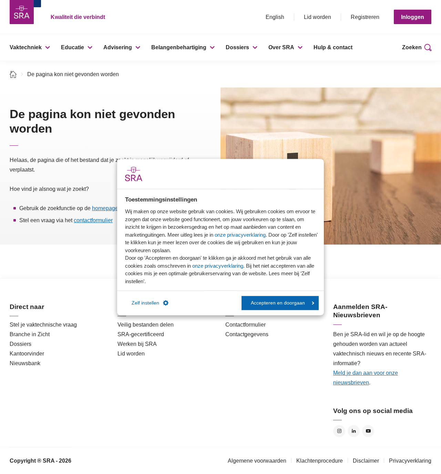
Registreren (365, 17)
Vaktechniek (26, 47)
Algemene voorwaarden (257, 461)
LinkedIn (354, 431)
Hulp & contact (333, 47)
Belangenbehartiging (178, 47)
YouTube (368, 431)
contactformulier (93, 220)
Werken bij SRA (137, 344)
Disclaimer (366, 461)
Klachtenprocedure (319, 461)
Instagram (339, 431)
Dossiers (237, 47)
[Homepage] (22, 12)
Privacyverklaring (410, 461)
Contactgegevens (246, 334)
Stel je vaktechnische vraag (43, 325)
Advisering (117, 47)
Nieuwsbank (25, 363)
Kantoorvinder (27, 354)
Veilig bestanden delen (145, 325)
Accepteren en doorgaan (278, 303)
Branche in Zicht (30, 334)
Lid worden (317, 17)
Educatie (72, 47)
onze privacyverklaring (240, 235)
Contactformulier (245, 325)
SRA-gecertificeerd (140, 334)
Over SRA (281, 47)
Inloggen (412, 17)
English (275, 17)
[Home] (13, 74)
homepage (105, 208)
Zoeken (412, 47)
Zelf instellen (145, 303)
